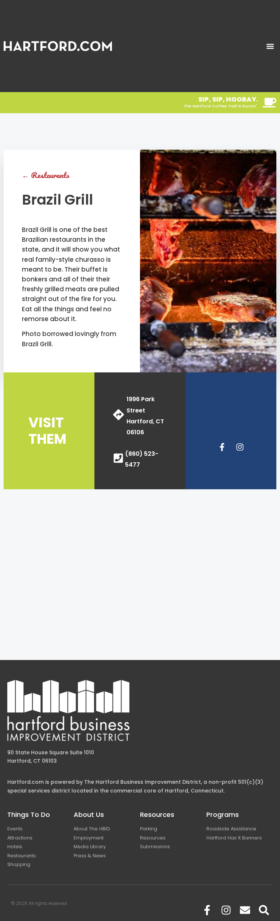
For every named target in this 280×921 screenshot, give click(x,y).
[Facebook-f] (222, 447)
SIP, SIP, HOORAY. (228, 99)
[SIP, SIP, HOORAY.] (269, 103)
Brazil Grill (57, 200)
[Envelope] (245, 910)
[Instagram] (240, 447)
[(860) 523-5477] (118, 458)
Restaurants (50, 175)
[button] (270, 46)
